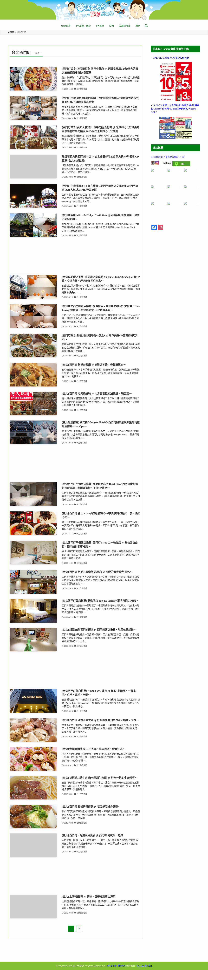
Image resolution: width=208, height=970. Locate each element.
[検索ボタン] (146, 26)
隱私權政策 (111, 966)
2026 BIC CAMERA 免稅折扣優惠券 (171, 58)
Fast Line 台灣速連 (144, 966)
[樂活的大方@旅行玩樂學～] (104, 10)
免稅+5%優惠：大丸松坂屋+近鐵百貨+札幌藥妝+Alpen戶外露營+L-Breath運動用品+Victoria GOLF (175, 109)
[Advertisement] (75, 256)
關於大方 (122, 966)
